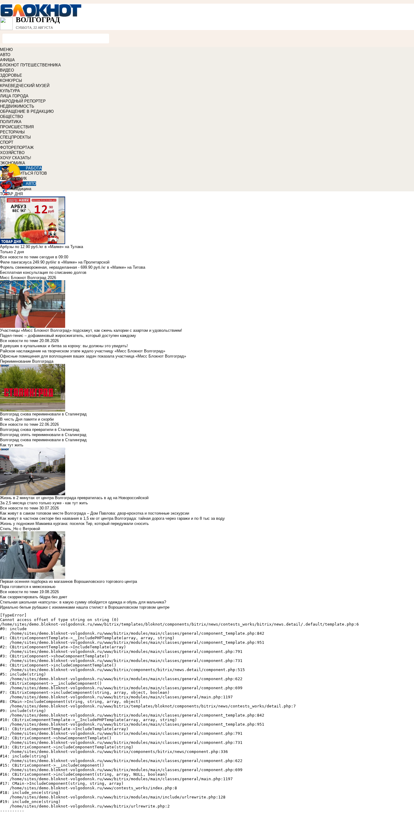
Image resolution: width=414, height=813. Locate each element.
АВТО (5, 54)
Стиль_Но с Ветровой (20, 528)
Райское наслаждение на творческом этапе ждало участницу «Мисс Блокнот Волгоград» (82, 351)
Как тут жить (11, 445)
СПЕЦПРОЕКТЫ (15, 137)
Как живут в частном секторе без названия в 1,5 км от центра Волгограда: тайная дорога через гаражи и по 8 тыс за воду (112, 518)
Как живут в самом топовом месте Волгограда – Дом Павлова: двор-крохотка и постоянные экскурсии (94, 513)
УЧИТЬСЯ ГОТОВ (31, 173)
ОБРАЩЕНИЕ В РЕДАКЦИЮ (27, 111)
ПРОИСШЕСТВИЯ (17, 127)
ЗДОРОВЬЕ (11, 75)
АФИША (7, 60)
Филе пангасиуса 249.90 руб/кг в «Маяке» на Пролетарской (54, 262)
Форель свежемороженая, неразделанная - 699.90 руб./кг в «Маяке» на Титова (72, 267)
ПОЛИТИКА (11, 121)
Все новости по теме (19, 257)
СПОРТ (6, 142)
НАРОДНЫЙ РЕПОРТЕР (23, 101)
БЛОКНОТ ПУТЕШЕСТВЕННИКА (30, 65)
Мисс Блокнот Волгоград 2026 (28, 277)
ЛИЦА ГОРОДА (14, 96)
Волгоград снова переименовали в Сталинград (43, 440)
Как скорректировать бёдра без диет (33, 597)
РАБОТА (34, 168)
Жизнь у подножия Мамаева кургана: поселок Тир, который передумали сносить (74, 523)
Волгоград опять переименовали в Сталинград (43, 434)
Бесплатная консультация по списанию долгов (43, 272)
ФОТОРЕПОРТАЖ (17, 147)
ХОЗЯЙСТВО (12, 152)
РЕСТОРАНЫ (12, 132)
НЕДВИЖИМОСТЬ (17, 106)
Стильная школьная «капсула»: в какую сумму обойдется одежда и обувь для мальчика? (83, 602)
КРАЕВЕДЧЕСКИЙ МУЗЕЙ (24, 85)
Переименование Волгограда (26, 361)
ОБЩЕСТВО (11, 116)
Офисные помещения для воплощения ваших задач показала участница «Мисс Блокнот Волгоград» (93, 356)
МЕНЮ (6, 49)
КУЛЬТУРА (10, 91)
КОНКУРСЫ (11, 80)
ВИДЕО (7, 70)
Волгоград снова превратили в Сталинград (39, 429)
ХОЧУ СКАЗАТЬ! (15, 158)
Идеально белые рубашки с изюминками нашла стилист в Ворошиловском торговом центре (84, 607)
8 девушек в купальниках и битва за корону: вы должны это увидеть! (64, 346)
